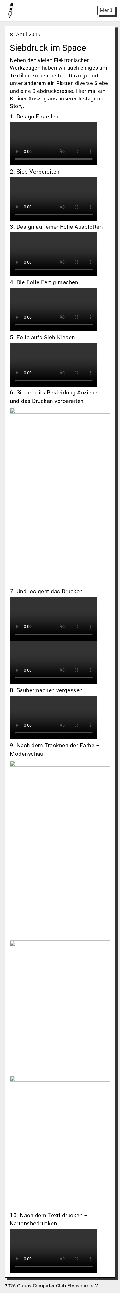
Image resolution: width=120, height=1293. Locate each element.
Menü (106, 10)
